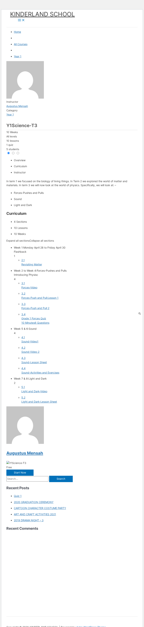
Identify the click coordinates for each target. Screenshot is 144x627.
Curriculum (20, 166)
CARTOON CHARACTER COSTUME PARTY (40, 508)
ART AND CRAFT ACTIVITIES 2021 (35, 514)
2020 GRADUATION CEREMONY (33, 502)
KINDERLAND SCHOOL (42, 14)
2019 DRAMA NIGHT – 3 (29, 520)
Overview (20, 160)
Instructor (12, 101)
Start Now (20, 472)
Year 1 (10, 114)
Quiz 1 (18, 495)
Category (12, 110)
